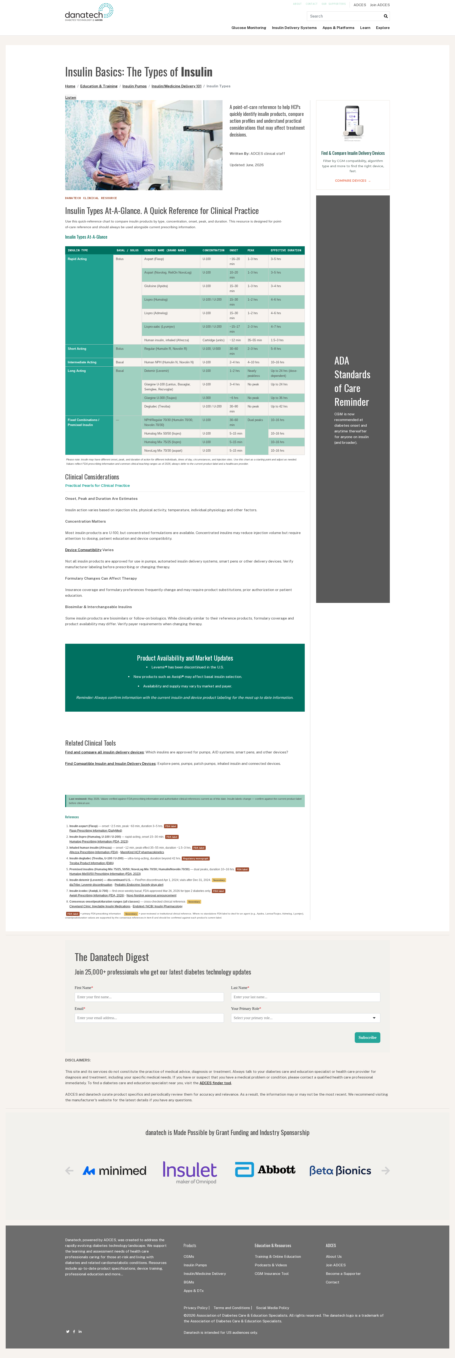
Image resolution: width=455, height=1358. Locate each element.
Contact (312, 3)
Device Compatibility (83, 550)
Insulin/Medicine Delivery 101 (176, 86)
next (386, 1171)
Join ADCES (380, 5)
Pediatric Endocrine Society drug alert (139, 884)
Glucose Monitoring (249, 27)
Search (386, 16)
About (297, 3)
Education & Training (99, 86)
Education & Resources (273, 1245)
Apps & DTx (194, 1290)
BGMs (189, 1282)
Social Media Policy (272, 1308)
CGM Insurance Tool (272, 1273)
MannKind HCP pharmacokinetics (142, 852)
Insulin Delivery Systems (294, 27)
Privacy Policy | (197, 1308)
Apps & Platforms (339, 27)
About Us (334, 1256)
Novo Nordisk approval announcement (151, 895)
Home (70, 86)
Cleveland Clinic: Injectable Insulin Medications (99, 906)
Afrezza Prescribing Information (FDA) (93, 852)
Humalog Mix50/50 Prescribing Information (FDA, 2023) (105, 873)
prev (69, 1171)
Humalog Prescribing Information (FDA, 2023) (98, 841)
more (116, 1274)
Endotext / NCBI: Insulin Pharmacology (157, 906)
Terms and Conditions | (233, 1308)
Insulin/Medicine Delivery (205, 1273)
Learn (365, 27)
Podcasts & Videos (271, 1265)
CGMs (189, 1256)
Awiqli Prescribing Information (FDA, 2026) (96, 895)
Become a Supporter (343, 1273)
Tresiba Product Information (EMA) (91, 863)
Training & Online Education (278, 1256)
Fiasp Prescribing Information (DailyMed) (95, 830)
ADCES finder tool (215, 1083)
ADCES (360, 5)
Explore (383, 27)
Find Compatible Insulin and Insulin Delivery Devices (110, 763)
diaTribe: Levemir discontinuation (90, 884)
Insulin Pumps (135, 86)
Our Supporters (334, 3)
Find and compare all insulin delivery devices (104, 752)
